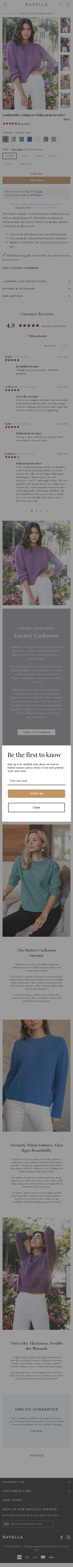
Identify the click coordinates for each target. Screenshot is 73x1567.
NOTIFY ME (36, 793)
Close (36, 807)
